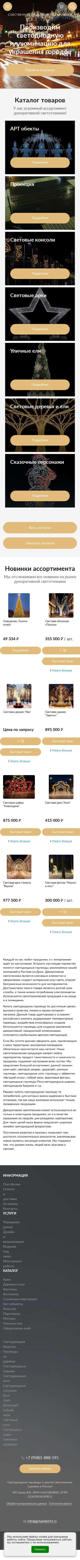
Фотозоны (11, 1294)
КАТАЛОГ (10, 1270)
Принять (40, 1549)
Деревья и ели (14, 1284)
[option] (40, 44)
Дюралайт (11, 1405)
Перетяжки (11, 1313)
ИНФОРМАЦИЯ (15, 1175)
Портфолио (12, 1184)
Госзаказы (10, 1204)
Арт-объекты (13, 1304)
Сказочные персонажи (20, 1299)
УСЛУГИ (9, 1213)
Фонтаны (10, 1289)
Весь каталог (40, 528)
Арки (7, 1279)
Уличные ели (12, 1323)
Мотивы (9, 1318)
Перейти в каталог (40, 70)
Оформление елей (17, 1328)
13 (5, 1333)
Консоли (9, 1309)
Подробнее (40, 162)
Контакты (10, 1208)
